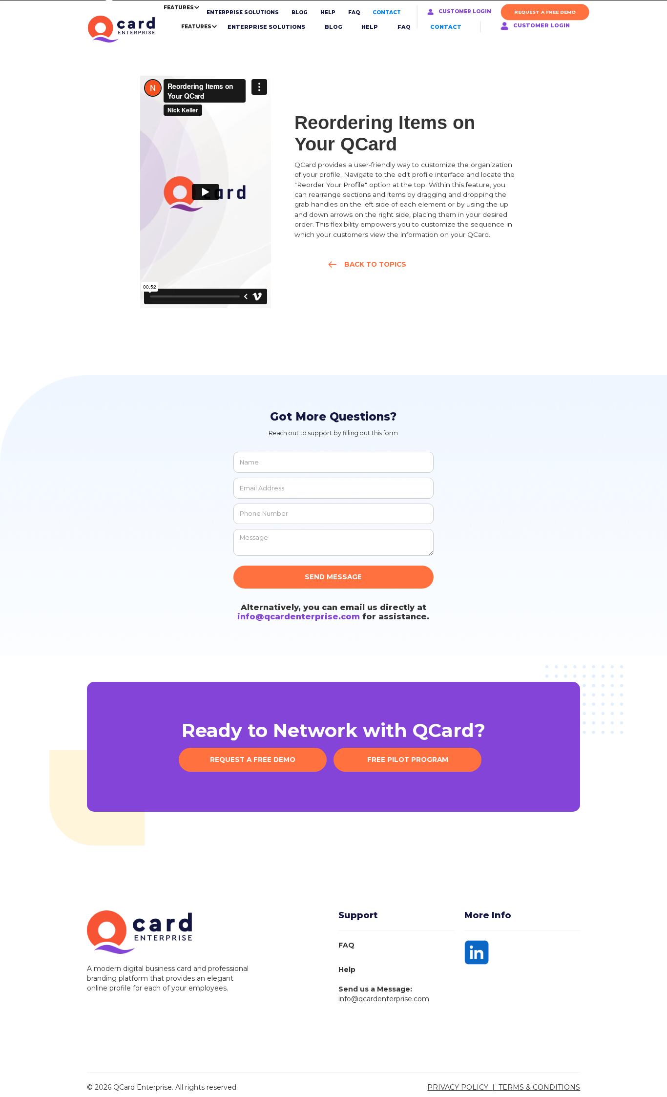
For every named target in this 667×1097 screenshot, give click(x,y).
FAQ (354, 12)
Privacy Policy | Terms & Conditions (503, 1087)
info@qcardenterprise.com (298, 616)
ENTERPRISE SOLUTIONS (243, 12)
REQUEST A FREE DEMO (545, 12)
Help (346, 969)
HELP (327, 12)
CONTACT (387, 12)
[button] (192, 26)
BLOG (300, 12)
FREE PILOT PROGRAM (407, 759)
